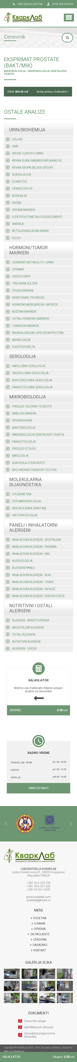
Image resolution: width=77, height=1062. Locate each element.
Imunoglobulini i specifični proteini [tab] (37, 332)
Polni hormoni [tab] (22, 290)
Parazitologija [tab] (24, 441)
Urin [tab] (15, 146)
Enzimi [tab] (16, 202)
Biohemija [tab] (19, 195)
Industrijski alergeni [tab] (28, 627)
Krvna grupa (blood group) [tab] (32, 167)
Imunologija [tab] (21, 339)
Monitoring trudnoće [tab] (28, 297)
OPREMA (40, 929)
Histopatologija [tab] (24, 515)
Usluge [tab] (17, 139)
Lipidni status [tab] (22, 188)
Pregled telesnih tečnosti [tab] (32, 406)
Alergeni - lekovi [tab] (24, 648)
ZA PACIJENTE (39, 934)
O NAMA (39, 923)
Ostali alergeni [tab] (23, 634)
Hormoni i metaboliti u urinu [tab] (33, 262)
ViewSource (19, 1051)
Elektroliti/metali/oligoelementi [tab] (37, 216)
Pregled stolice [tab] (24, 448)
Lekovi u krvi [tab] (21, 276)
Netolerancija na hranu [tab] (30, 230)
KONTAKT (39, 950)
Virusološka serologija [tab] (30, 373)
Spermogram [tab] (22, 420)
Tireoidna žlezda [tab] (25, 283)
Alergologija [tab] (22, 560)
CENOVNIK (40, 939)
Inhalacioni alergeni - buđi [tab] (31, 575)
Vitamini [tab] (18, 269)
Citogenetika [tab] (22, 494)
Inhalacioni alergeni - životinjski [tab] (36, 539)
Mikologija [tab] (20, 455)
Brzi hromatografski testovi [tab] (34, 470)
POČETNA (39, 918)
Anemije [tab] (18, 223)
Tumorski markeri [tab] (25, 325)
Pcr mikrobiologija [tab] (26, 501)
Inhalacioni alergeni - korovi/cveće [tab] (38, 596)
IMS (6, 1051)
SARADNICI (40, 945)
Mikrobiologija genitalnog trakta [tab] (38, 434)
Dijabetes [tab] (19, 181)
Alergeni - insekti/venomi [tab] (30, 620)
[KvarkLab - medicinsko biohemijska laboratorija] (23, 13)
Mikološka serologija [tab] (28, 366)
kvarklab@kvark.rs (39, 900)
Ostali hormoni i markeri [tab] (30, 318)
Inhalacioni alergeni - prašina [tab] (34, 546)
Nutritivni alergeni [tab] (26, 641)
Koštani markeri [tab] (24, 311)
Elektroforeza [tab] (23, 347)
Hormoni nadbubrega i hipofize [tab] (35, 304)
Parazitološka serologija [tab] (32, 387)
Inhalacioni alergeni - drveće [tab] (33, 589)
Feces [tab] (16, 238)
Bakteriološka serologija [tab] (32, 380)
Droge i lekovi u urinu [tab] (28, 153)
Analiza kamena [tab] (24, 413)
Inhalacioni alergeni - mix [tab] (31, 553)
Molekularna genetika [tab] (29, 508)
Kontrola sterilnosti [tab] (28, 463)
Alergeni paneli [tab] (23, 567)
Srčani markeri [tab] (23, 209)
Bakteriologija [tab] (23, 427)
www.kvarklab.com (38, 897)
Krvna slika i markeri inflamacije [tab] (37, 160)
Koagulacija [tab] (21, 174)
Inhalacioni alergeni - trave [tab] (33, 582)
